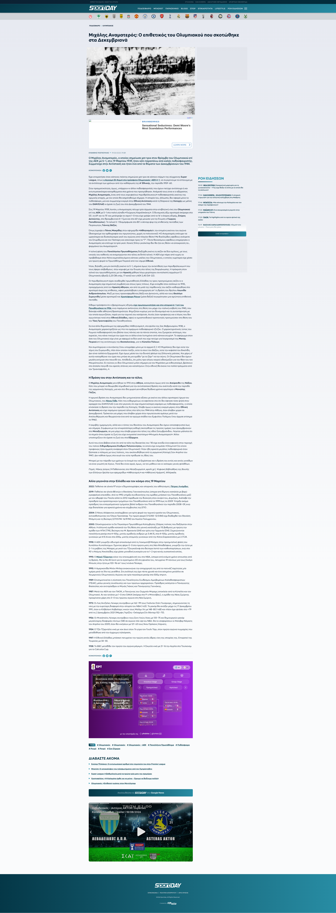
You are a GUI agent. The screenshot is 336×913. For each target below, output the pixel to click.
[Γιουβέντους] (203, 16)
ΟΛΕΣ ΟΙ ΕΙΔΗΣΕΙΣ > (222, 234)
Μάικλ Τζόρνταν (104, 557)
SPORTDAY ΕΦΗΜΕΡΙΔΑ (238, 2)
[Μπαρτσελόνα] (187, 16)
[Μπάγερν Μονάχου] (229, 16)
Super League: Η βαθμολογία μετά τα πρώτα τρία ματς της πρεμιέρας (121, 774)
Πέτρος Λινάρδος (179, 486)
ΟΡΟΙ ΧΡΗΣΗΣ (183, 893)
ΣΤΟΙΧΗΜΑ (189, 2)
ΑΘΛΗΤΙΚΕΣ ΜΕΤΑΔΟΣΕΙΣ (217, 2)
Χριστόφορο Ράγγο (130, 296)
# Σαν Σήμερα (113, 749)
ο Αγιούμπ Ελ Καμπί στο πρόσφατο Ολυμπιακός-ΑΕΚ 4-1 (131, 180)
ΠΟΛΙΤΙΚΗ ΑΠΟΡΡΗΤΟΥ (168, 893)
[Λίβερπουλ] (128, 16)
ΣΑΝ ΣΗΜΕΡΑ (201, 2)
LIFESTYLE (220, 8)
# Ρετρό (92, 749)
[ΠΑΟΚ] (114, 16)
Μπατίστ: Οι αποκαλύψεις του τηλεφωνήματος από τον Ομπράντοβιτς (121, 769)
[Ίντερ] (220, 16)
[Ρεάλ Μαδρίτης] (179, 16)
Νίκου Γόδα (111, 401)
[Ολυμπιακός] (90, 16)
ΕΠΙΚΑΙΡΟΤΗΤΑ (205, 8)
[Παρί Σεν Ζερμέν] (237, 16)
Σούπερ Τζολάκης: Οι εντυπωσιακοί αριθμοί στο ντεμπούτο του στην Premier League (128, 764)
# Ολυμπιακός (103, 745)
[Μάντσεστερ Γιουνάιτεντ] (136, 16)
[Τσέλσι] (153, 16)
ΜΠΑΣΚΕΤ (158, 8)
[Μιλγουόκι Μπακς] (245, 16)
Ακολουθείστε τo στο (140, 793)
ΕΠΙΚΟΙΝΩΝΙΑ (153, 893)
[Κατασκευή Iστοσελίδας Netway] (172, 903)
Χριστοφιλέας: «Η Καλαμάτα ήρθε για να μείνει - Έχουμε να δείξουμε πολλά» (125, 778)
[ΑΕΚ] (106, 16)
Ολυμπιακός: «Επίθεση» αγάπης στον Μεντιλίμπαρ (113, 783)
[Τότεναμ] (170, 16)
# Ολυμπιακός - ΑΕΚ (136, 745)
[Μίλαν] (212, 16)
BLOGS (184, 8)
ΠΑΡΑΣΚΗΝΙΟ (172, 8)
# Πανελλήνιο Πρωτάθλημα (161, 745)
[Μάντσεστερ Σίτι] (145, 16)
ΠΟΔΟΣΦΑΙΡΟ (144, 8)
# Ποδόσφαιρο (183, 745)
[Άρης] (121, 16)
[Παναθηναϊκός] (99, 16)
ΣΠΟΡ (193, 8)
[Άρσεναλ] (162, 16)
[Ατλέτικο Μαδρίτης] (195, 16)
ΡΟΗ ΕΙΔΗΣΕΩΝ (235, 8)
